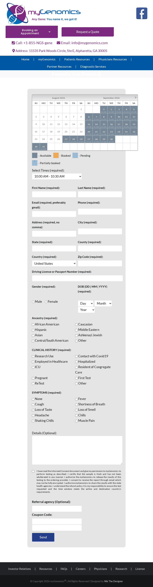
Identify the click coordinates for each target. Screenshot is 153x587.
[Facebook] (141, 13)
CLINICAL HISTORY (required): (51, 350)
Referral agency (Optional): (51, 502)
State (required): (42, 242)
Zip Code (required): (90, 256)
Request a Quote (87, 32)
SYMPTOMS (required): (47, 392)
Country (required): (44, 256)
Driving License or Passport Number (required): (62, 271)
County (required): (90, 242)
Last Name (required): (91, 187)
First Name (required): (46, 187)
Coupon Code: (42, 515)
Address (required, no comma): (46, 225)
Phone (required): (89, 202)
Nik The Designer (113, 581)
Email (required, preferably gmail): (49, 205)
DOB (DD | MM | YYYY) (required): (92, 289)
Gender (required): (44, 286)
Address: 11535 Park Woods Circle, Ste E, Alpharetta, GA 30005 (61, 51)
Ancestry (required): (45, 318)
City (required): (87, 222)
